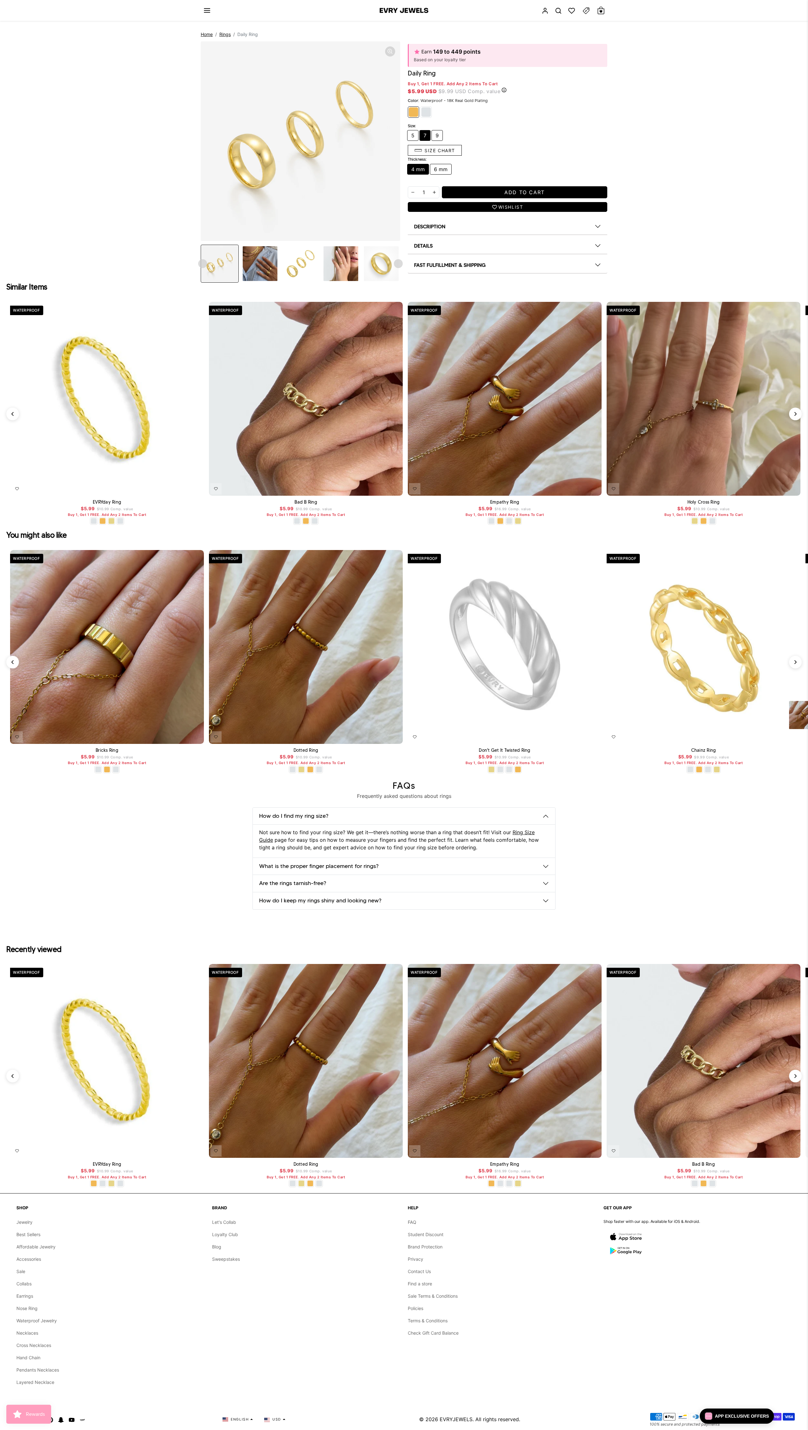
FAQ (412, 1222)
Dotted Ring (306, 750)
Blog (216, 1246)
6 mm (441, 169)
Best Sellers (28, 1234)
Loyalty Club (225, 1234)
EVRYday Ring (107, 502)
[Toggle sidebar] (586, 11)
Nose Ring (27, 1308)
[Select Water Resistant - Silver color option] (94, 521)
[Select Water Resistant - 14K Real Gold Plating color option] (111, 521)
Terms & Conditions (428, 1320)
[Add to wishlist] (17, 488)
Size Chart (440, 150)
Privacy (415, 1259)
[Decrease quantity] (413, 192)
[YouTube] (71, 1419)
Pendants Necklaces (37, 1370)
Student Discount (425, 1234)
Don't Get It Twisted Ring (504, 750)
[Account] (545, 10)
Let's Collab (224, 1222)
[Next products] (795, 414)
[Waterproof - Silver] (426, 112)
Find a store (420, 1283)
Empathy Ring (504, 502)
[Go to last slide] (202, 263)
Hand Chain (28, 1357)
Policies (415, 1308)
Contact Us (419, 1271)
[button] (207, 10)
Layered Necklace (35, 1382)
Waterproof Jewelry (36, 1320)
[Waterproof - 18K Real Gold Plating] (413, 112)
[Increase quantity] (434, 192)
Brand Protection (425, 1246)
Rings (225, 34)
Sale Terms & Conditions (433, 1296)
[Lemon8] (82, 1419)
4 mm (418, 169)
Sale (20, 1271)
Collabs (24, 1283)
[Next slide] (398, 263)
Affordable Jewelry (36, 1246)
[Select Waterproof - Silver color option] (120, 521)
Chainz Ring (703, 750)
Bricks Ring (107, 750)
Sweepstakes (226, 1259)
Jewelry (24, 1222)
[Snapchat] (61, 1419)
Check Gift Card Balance (433, 1333)
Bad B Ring (305, 502)
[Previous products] (12, 414)
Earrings (24, 1296)
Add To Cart (182, 487)
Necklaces (27, 1333)
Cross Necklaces (33, 1345)
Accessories (28, 1259)
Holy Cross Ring (703, 502)
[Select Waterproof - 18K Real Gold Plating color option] (102, 521)
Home (207, 34)
